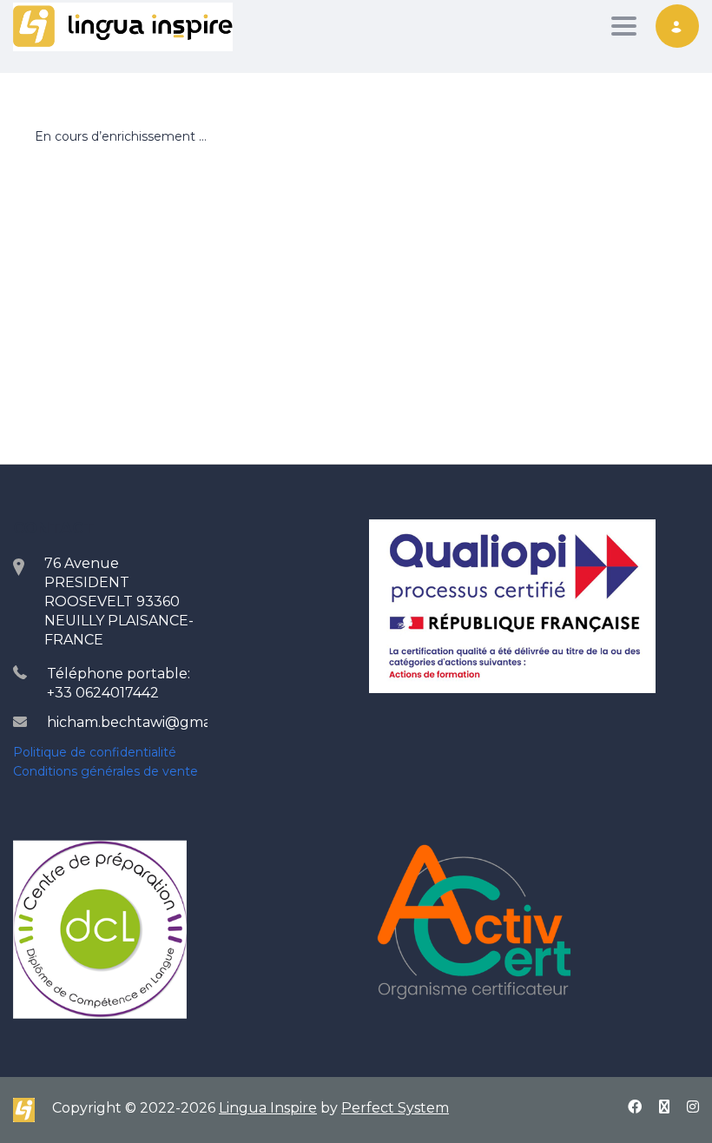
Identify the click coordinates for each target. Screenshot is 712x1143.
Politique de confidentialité (94, 752)
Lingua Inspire (268, 1108)
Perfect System (395, 1108)
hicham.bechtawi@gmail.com (149, 722)
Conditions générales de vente (105, 771)
